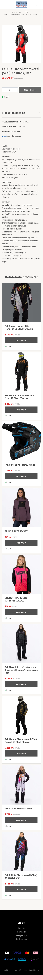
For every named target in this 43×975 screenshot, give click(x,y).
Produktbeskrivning (13, 113)
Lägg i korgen (21, 341)
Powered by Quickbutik (30, 971)
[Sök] (35, 5)
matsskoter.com (14, 137)
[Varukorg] (39, 5)
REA (26, 12)
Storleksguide (21, 940)
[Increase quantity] (15, 91)
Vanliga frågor (21, 936)
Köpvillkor (21, 933)
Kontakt (21, 929)
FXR (19, 12)
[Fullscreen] (21, 44)
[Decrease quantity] (4, 91)
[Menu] (4, 4)
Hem (13, 12)
